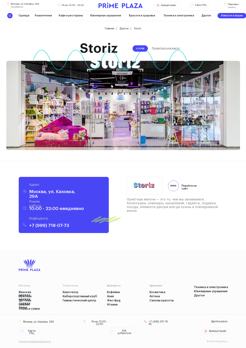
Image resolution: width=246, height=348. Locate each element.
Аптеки (154, 296)
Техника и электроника (178, 15)
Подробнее (232, 7)
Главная (109, 28)
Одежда (24, 15)
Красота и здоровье (142, 15)
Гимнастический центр (79, 300)
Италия (112, 304)
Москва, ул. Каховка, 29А (25, 4)
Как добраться (17, 7)
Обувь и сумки (29, 308)
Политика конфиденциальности (35, 341)
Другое (206, 15)
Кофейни (113, 292)
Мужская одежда (25, 298)
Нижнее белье (24, 306)
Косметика (157, 292)
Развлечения (43, 15)
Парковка (233, 4)
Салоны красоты (161, 300)
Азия (110, 296)
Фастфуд (113, 300)
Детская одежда (25, 302)
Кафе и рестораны (71, 15)
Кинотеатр (70, 292)
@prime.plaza (219, 321)
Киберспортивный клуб (80, 296)
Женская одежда (25, 294)
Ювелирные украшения (105, 15)
